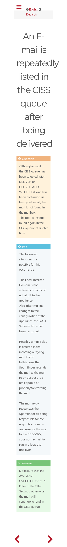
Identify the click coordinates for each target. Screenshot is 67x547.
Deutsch (31, 14)
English (33, 9)
